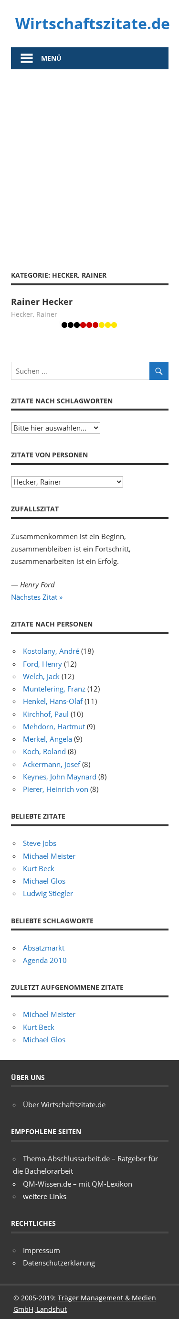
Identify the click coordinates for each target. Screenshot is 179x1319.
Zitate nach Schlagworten (62, 400)
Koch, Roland (44, 751)
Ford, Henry (42, 664)
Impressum (41, 1250)
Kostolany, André (51, 651)
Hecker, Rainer (34, 314)
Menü (51, 58)
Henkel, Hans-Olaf (53, 701)
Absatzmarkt (43, 947)
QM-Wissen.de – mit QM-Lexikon (77, 1184)
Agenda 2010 (45, 960)
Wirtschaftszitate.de (92, 23)
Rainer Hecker (42, 301)
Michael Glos (44, 881)
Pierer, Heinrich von (55, 789)
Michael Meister (49, 856)
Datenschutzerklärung (59, 1262)
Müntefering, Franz (54, 688)
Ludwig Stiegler (48, 893)
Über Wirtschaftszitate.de (64, 1104)
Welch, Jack (41, 676)
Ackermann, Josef (51, 764)
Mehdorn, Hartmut (54, 726)
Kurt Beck (38, 868)
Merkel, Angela (47, 739)
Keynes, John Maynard (59, 776)
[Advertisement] (89, 163)
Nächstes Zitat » (37, 597)
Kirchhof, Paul (46, 714)
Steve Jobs (39, 843)
